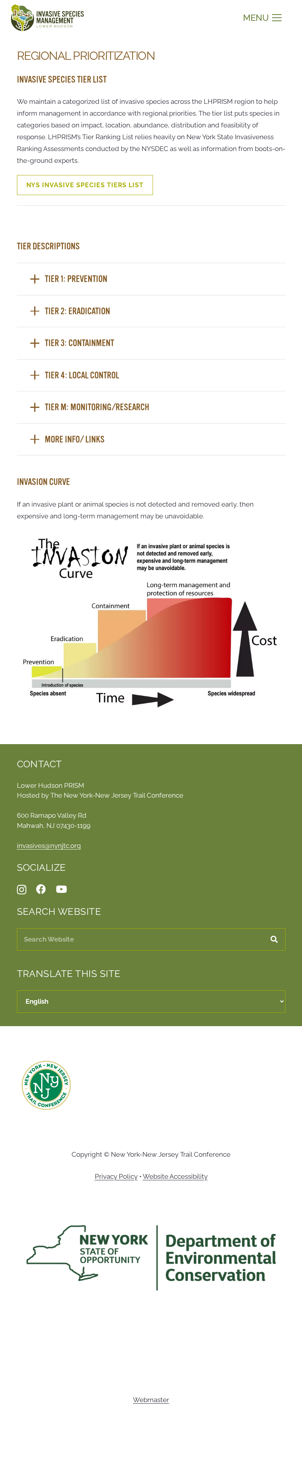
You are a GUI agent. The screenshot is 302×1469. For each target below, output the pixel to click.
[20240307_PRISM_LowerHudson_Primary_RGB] (47, 17)
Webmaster (151, 1400)
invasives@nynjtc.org (49, 846)
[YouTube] (61, 889)
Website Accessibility (175, 1176)
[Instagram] (21, 889)
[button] (262, 18)
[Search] (274, 939)
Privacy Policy (116, 1176)
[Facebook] (41, 889)
